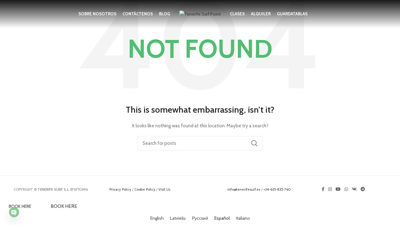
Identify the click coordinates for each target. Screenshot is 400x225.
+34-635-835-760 (277, 189)
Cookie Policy (144, 189)
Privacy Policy (120, 189)
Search (254, 143)
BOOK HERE (20, 206)
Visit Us (164, 189)
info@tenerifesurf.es (244, 189)
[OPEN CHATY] (14, 212)
